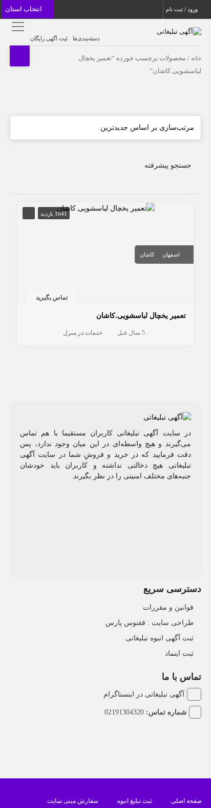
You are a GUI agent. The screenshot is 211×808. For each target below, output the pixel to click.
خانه (196, 58)
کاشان (147, 254)
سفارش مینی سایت (72, 800)
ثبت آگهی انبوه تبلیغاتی (159, 638)
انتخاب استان (24, 9)
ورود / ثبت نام (182, 9)
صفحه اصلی (186, 800)
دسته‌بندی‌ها (86, 38)
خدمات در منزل (82, 332)
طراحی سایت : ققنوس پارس (150, 623)
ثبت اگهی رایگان (49, 38)
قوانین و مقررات (168, 607)
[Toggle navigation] (16, 26)
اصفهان (171, 254)
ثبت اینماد (179, 653)
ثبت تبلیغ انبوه (134, 800)
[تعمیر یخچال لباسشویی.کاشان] (106, 207)
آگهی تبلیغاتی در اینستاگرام (143, 694)
